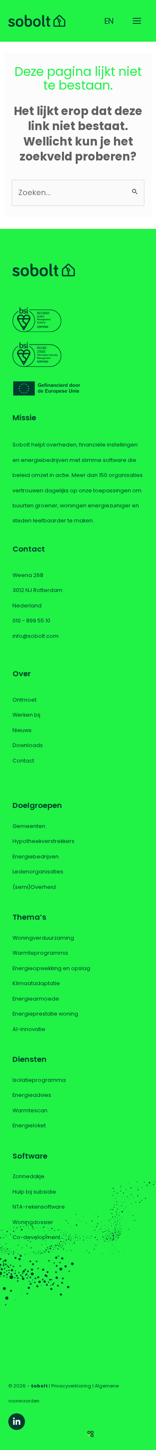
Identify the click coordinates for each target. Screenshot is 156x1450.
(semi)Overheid (34, 887)
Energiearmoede (35, 998)
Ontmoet (24, 699)
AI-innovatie (28, 1029)
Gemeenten (28, 826)
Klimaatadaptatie (36, 983)
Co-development (36, 1237)
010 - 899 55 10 (31, 620)
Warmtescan (29, 1110)
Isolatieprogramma (39, 1080)
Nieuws (22, 730)
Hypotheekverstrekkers (43, 841)
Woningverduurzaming (43, 937)
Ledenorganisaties (37, 871)
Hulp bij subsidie (34, 1191)
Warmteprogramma (40, 952)
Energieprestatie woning (45, 1013)
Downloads (27, 745)
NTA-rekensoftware (38, 1206)
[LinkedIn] (16, 1421)
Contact (23, 760)
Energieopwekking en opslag (51, 968)
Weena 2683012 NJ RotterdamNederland (37, 590)
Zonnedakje (28, 1176)
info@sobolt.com (35, 636)
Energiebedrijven (35, 856)
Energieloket (29, 1125)
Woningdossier (32, 1222)
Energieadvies (31, 1095)
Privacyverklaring (71, 1386)
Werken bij (26, 714)
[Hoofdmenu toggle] (137, 20)
